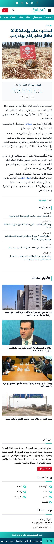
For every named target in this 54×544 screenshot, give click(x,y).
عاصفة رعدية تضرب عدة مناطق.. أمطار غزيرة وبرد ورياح (30, 248)
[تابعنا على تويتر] (32, 3)
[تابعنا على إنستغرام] (21, 3)
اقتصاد (13, 17)
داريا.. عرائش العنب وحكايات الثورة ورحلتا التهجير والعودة (30, 216)
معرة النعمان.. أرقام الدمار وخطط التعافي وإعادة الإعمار (28, 419)
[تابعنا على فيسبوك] (37, 3)
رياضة (21, 17)
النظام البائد (25, 178)
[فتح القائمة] (50, 10)
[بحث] (13, 10)
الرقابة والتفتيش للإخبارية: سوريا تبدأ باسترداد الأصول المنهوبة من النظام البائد (30, 350)
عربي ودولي (37, 17)
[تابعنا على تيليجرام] (27, 3)
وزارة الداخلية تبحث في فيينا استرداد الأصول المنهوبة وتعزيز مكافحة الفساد (27, 385)
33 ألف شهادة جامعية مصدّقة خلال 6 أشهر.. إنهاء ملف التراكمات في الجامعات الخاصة (28, 314)
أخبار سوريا (48, 17)
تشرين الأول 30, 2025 (31, 85)
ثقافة (28, 17)
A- (32, 97)
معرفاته (28, 124)
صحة (6, 17)
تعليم (45, 497)
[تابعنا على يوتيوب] (16, 3)
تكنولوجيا (18, 497)
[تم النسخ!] (14, 91)
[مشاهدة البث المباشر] (5, 10)
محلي (47, 25)
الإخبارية (42, 200)
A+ (22, 97)
